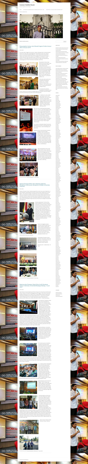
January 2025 (58, 117)
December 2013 (58, 279)
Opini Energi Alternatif (59, 296)
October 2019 (58, 193)
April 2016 (57, 245)
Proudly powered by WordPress (24, 459)
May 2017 (57, 229)
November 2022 (58, 148)
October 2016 (58, 237)
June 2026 (57, 97)
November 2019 (58, 192)
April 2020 (57, 186)
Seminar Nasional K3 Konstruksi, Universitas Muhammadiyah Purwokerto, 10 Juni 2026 (62, 58)
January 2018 (58, 219)
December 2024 (58, 118)
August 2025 (57, 108)
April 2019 (57, 201)
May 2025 (57, 112)
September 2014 (58, 268)
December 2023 (58, 133)
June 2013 (57, 286)
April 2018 (57, 215)
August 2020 (57, 181)
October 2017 (58, 223)
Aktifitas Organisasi (59, 292)
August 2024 (57, 123)
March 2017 (57, 231)
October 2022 (58, 150)
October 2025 (58, 106)
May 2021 (57, 170)
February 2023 (58, 145)
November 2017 (58, 221)
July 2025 (57, 109)
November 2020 (58, 178)
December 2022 (58, 147)
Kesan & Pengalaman (30, 177)
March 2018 (57, 217)
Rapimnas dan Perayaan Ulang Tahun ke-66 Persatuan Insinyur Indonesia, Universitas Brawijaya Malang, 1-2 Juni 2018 (35, 286)
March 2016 (57, 246)
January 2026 (58, 102)
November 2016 (58, 236)
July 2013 (57, 285)
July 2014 (57, 270)
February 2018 (58, 218)
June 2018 (57, 213)
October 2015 (58, 252)
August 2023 (57, 137)
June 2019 (57, 198)
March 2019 (57, 202)
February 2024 (58, 130)
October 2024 (58, 120)
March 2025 (57, 114)
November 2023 (58, 134)
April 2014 (57, 274)
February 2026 (58, 101)
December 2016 (58, 235)
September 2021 (58, 165)
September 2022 (58, 151)
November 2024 (58, 119)
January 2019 (58, 204)
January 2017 (58, 234)
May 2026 (57, 98)
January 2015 (58, 263)
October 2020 (58, 179)
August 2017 (57, 225)
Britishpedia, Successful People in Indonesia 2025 (54, 9)
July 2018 (57, 212)
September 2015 (58, 253)
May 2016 (57, 243)
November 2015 (58, 251)
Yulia (56, 83)
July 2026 (57, 96)
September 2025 (58, 107)
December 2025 (58, 103)
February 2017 (58, 232)
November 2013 (58, 280)
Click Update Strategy (59, 68)
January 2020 (58, 190)
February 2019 (58, 203)
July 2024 (57, 124)
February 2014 (58, 276)
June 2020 (57, 184)
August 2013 (57, 284)
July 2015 (57, 256)
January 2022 (58, 161)
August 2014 (57, 269)
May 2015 (57, 258)
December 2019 (58, 191)
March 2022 (57, 158)
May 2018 (57, 214)
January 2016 (58, 248)
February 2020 (58, 189)
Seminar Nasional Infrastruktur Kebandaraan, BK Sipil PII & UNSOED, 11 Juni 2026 (62, 55)
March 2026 (57, 100)
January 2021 (58, 175)
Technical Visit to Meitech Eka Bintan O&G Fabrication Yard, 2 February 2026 (62, 88)
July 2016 (57, 241)
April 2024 (57, 128)
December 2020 (58, 176)
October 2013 (58, 281)
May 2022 (57, 156)
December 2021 (58, 162)
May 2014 (57, 273)
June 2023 (57, 140)
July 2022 (57, 153)
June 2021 (57, 169)
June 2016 (57, 242)
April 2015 (57, 259)
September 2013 (58, 282)
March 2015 (57, 260)
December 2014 (58, 264)
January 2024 (58, 131)
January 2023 (58, 146)
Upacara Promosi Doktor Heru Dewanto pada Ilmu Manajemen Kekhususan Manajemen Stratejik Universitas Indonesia (35, 185)
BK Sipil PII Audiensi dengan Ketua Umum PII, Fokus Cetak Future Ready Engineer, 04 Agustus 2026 (62, 49)
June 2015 (57, 257)
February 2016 (58, 247)
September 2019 (58, 195)
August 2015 (57, 254)
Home (20, 9)
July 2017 (57, 226)
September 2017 (58, 224)
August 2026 (57, 95)
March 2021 (57, 173)
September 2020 (58, 180)
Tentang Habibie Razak (23, 11)
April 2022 (57, 157)
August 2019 (57, 196)
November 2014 (58, 265)
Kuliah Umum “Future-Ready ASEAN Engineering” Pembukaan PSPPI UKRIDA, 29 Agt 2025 (61, 84)
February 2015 (58, 262)
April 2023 (57, 142)
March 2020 (57, 187)
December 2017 (58, 220)
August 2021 (57, 167)
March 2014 (57, 275)
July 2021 (57, 168)
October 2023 (58, 135)
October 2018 (58, 208)
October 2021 (58, 164)
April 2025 (57, 113)
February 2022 (58, 159)
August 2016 (57, 240)
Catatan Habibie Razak (27, 5)
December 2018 (58, 206)
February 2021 (58, 174)
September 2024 (58, 122)
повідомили (57, 78)
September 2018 (58, 209)
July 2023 (57, 139)
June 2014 (57, 271)
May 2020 (57, 185)
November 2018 (58, 207)
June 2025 (57, 111)
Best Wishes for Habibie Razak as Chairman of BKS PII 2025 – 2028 (33, 9)
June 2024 (57, 125)
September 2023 (58, 136)
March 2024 (57, 129)
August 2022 (57, 152)
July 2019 (57, 197)
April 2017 (57, 230)
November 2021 (58, 163)
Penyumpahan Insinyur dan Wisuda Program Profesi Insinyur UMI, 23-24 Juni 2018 (35, 46)
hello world (57, 73)
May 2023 (57, 141)
